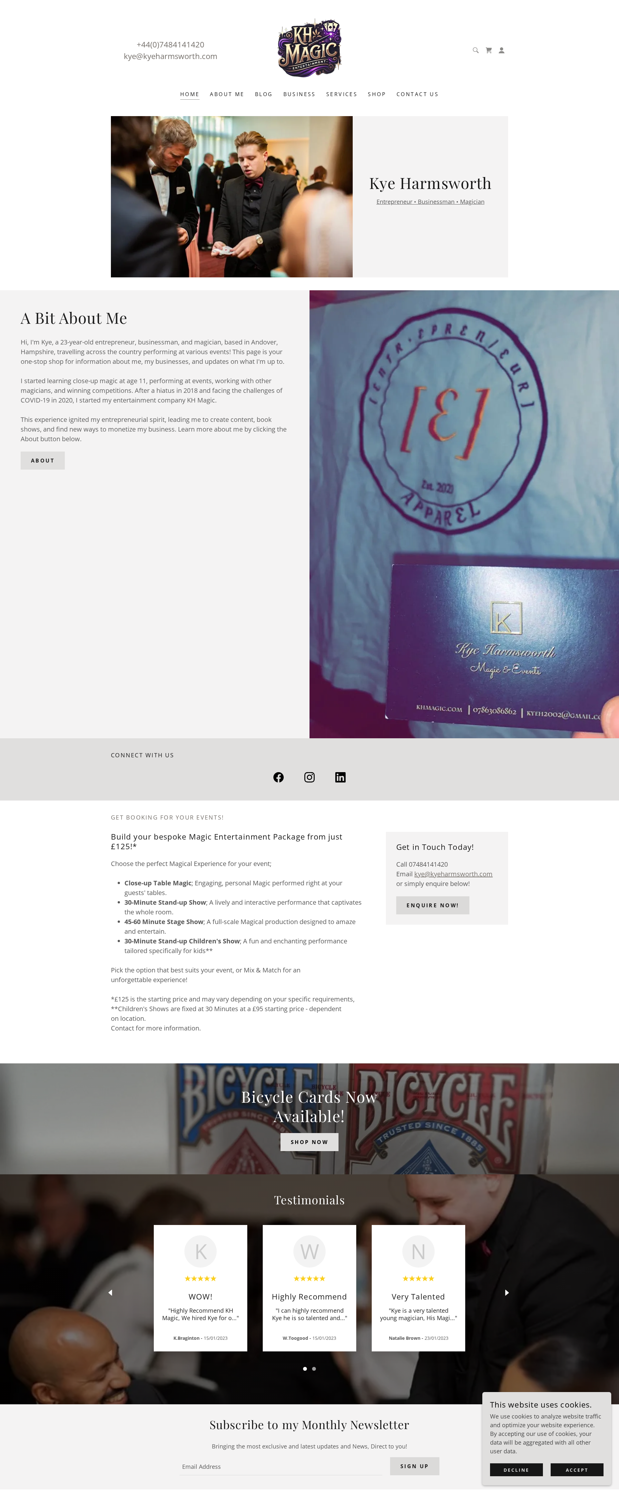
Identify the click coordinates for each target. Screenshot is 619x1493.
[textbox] (281, 1466)
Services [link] (342, 94)
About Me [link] (227, 94)
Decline (516, 1470)
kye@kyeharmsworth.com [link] (170, 56)
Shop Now (309, 1142)
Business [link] (299, 94)
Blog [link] (264, 94)
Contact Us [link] (418, 94)
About (42, 460)
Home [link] (190, 94)
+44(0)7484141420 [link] (170, 44)
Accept (577, 1470)
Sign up (414, 1466)
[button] (501, 50)
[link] (309, 50)
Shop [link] (377, 94)
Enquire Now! (433, 905)
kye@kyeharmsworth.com (453, 874)
